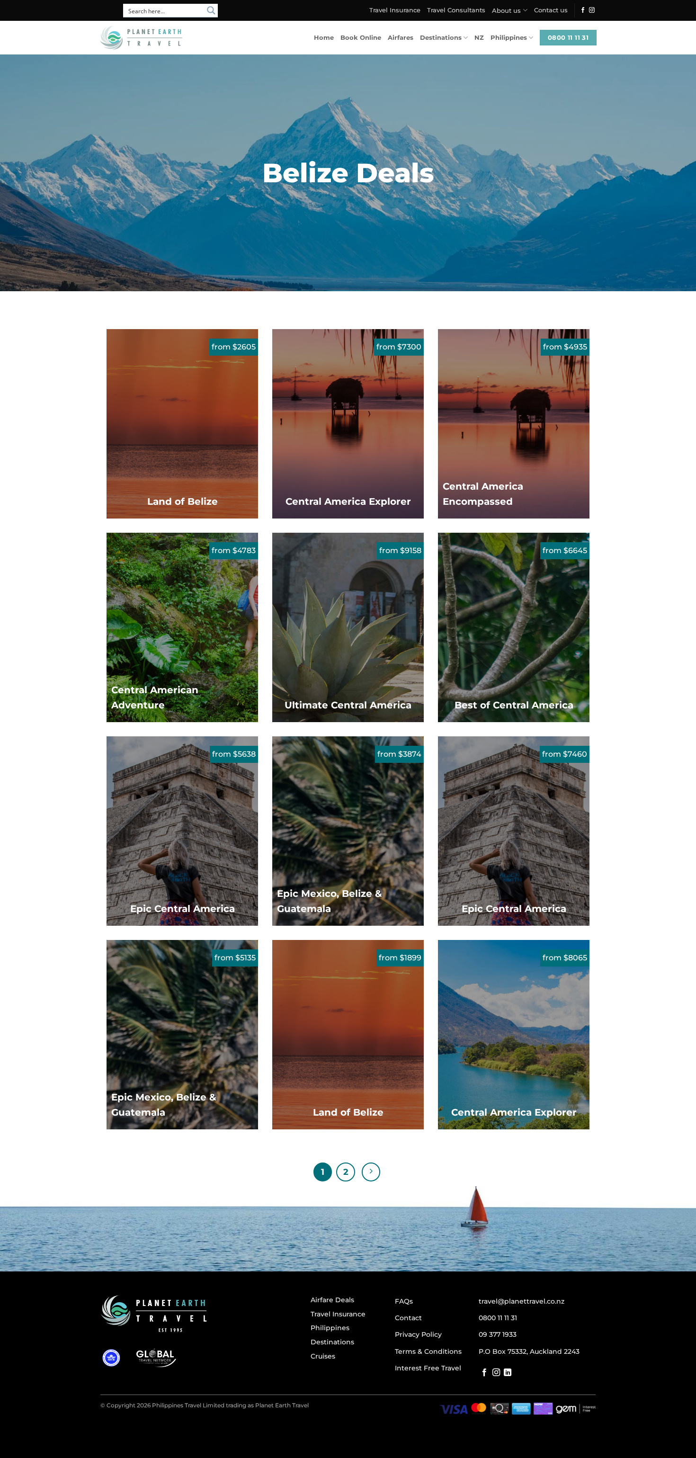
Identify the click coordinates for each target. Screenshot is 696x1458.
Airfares (400, 37)
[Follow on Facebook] (583, 10)
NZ (479, 37)
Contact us (551, 10)
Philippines (509, 37)
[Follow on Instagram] (592, 10)
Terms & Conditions (428, 1351)
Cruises (323, 1356)
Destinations (441, 37)
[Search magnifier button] (211, 10)
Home (324, 37)
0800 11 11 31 (498, 1318)
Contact (408, 1318)
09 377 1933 (498, 1334)
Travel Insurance (394, 10)
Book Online (360, 37)
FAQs (404, 1301)
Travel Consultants (456, 10)
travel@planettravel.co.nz (521, 1301)
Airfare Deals (332, 1300)
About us (506, 10)
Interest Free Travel (428, 1368)
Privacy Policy (418, 1334)
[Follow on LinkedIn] (507, 1373)
